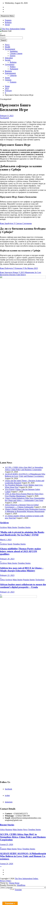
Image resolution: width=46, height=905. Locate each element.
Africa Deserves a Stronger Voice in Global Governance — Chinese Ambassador (22, 506)
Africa (2, 580)
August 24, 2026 (6, 864)
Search (2, 35)
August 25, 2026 (6, 844)
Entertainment (10, 73)
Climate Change (16, 53)
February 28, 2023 (7, 559)
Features (8, 20)
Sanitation (14, 51)
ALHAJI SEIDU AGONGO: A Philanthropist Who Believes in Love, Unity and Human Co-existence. (25, 475)
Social (7, 25)
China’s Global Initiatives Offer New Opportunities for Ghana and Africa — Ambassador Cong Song (25, 499)
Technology (40, 580)
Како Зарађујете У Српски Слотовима (16, 223)
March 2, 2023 (5, 540)
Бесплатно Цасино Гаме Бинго (13, 275)
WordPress (21, 885)
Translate (18, 890)
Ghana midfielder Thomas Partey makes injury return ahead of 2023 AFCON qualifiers (20, 551)
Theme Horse (14, 883)
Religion (8, 22)
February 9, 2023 (6, 116)
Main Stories (12, 527)
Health (7, 47)
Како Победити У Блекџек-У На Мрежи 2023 (19, 268)
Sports (7, 78)
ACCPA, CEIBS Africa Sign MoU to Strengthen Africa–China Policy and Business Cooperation (24, 468)
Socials (7, 60)
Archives (4, 522)
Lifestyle (13, 75)
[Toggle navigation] (1, 33)
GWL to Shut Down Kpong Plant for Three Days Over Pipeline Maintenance (24, 495)
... (0, 542)
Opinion (8, 80)
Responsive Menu (7, 16)
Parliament (14, 69)
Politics (12, 67)
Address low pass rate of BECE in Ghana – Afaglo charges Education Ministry (21, 569)
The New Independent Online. (26, 879)
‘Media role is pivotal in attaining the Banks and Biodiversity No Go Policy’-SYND (22, 533)
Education (9, 58)
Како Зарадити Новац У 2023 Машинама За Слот (20, 272)
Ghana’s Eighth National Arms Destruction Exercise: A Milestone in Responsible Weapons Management (25, 510)
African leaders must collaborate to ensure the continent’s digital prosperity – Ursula (23, 585)
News (7, 45)
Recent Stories (7, 825)
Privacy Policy (5, 881)
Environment (10, 49)
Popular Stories (29, 580)
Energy (12, 56)
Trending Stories (24, 527)
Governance (9, 64)
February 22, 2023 (7, 575)
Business (8, 71)
